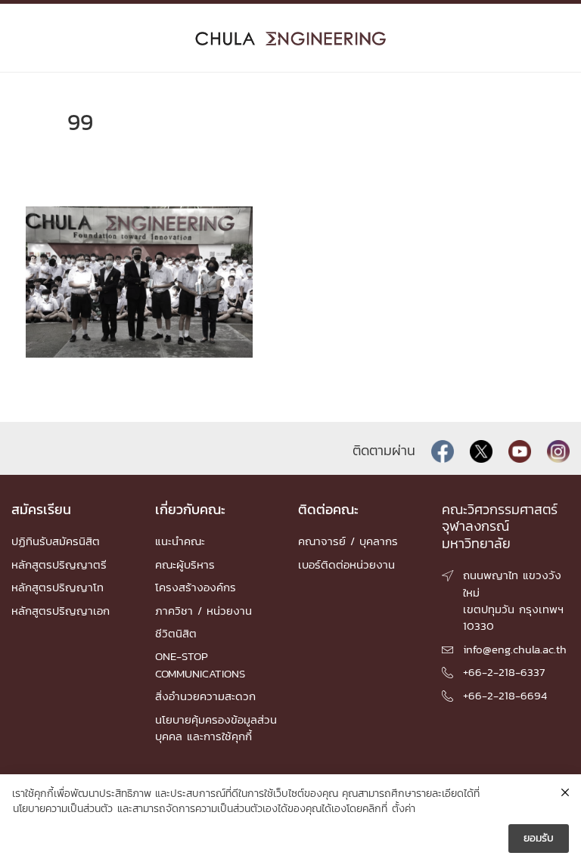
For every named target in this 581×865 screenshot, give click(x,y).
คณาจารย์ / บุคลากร (348, 541)
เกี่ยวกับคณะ (190, 509)
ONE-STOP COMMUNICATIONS (200, 664)
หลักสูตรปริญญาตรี (59, 564)
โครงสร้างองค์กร (195, 587)
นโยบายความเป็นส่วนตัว (63, 809)
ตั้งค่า (403, 809)
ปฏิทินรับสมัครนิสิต (55, 541)
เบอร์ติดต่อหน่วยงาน (346, 564)
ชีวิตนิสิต (176, 633)
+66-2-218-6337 (504, 672)
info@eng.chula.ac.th (515, 649)
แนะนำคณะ (180, 541)
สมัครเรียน (41, 509)
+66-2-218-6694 (505, 695)
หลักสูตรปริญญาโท (57, 587)
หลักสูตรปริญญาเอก (60, 610)
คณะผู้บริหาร (185, 564)
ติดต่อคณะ (328, 509)
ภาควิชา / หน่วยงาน (203, 610)
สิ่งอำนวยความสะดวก (205, 696)
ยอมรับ (539, 838)
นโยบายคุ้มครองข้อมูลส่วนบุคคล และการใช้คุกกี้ (216, 728)
